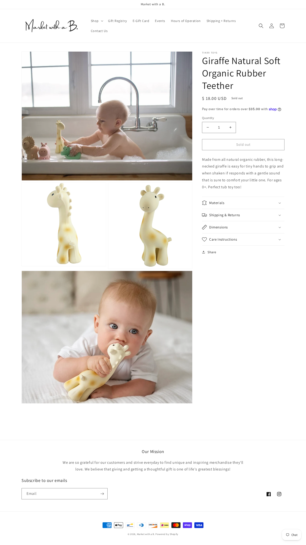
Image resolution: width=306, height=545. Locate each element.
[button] (96, 21)
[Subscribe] (102, 493)
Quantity (208, 118)
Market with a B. (146, 534)
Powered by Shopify (166, 534)
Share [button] (212, 252)
